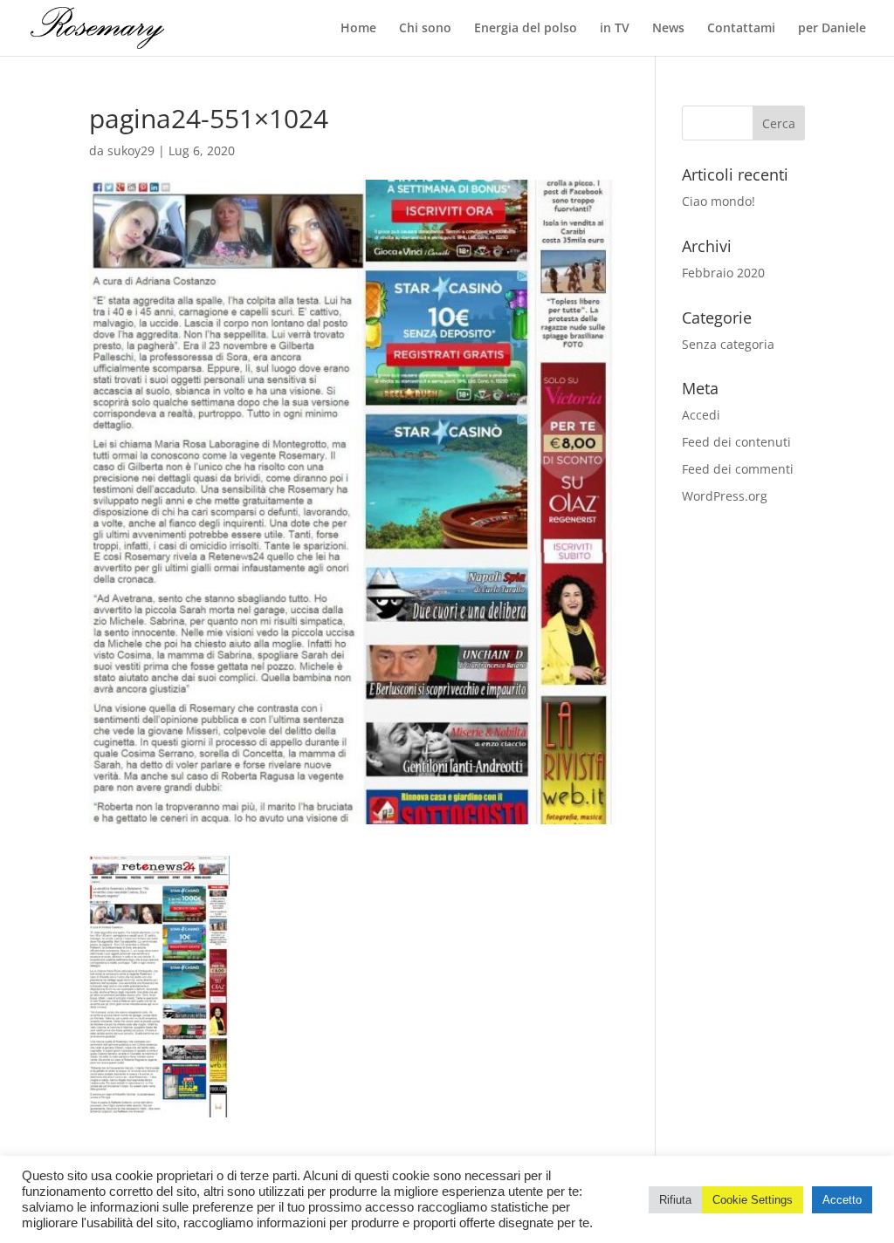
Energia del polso (525, 29)
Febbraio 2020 (723, 272)
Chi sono (425, 29)
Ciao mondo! (718, 201)
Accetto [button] (842, 1199)
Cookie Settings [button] (752, 1199)
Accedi (701, 414)
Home (358, 29)
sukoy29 (131, 150)
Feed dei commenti (738, 469)
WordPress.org (724, 496)
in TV (614, 29)
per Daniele (832, 29)
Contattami (741, 29)
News (668, 29)
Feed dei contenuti (736, 442)
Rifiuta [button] (675, 1199)
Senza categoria (728, 344)
